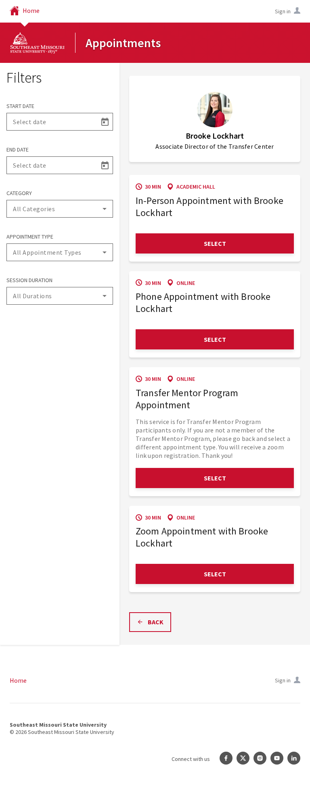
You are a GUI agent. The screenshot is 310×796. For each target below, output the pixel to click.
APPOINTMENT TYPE (29, 236)
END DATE (17, 149)
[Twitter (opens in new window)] (243, 758)
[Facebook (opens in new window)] (226, 758)
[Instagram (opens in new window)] (259, 758)
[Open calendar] (104, 121)
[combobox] (60, 209)
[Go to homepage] (37, 43)
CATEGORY (19, 193)
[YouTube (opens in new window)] (276, 758)
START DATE (20, 106)
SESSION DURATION (29, 280)
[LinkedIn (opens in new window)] (293, 758)
